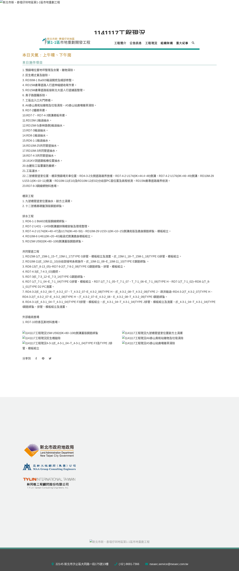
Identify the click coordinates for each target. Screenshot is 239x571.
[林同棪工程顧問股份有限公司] (49, 482)
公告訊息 (136, 43)
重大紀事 (182, 43)
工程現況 (151, 43)
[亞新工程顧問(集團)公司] (49, 466)
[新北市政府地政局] (49, 450)
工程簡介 (120, 43)
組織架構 (167, 43)
